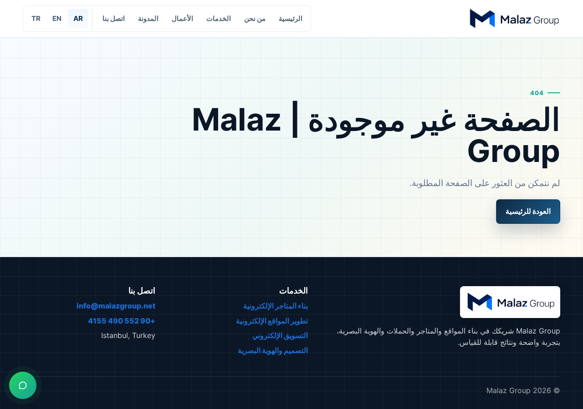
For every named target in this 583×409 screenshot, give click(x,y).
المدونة (148, 18)
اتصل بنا (113, 18)
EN (56, 18)
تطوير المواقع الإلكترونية (272, 320)
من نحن (255, 18)
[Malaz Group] (513, 18)
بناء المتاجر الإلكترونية (275, 305)
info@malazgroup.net (116, 305)
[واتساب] (22, 385)
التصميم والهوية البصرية (273, 350)
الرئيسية (290, 18)
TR (36, 18)
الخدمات (218, 18)
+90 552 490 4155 (121, 320)
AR (78, 18)
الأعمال (182, 18)
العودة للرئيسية (528, 211)
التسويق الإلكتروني (280, 335)
